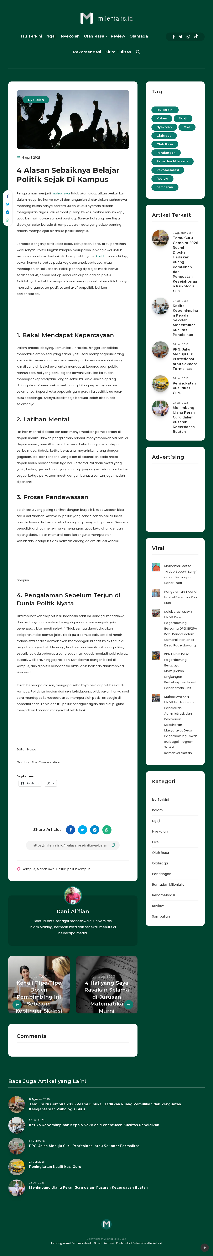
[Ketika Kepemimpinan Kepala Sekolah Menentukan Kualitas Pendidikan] (160, 306)
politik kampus (78, 869)
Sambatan (165, 187)
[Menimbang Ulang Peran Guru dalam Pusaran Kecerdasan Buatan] (160, 408)
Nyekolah (70, 36)
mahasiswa (61, 193)
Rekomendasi (87, 52)
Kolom (162, 118)
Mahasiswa (46, 869)
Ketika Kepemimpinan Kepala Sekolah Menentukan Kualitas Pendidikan (185, 320)
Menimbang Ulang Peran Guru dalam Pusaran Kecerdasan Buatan (184, 420)
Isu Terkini (31, 36)
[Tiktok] (196, 37)
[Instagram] (188, 37)
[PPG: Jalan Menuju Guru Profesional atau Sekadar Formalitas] (160, 349)
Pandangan (166, 153)
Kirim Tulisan (118, 52)
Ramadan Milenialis (172, 161)
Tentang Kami (60, 1243)
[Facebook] (173, 37)
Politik (100, 256)
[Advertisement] (96, 312)
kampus (29, 869)
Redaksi (108, 1243)
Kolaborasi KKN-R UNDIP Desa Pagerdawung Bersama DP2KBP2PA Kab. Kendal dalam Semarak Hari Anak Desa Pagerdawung (180, 628)
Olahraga (139, 36)
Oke (187, 127)
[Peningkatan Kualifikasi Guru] (160, 383)
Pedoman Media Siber (86, 1243)
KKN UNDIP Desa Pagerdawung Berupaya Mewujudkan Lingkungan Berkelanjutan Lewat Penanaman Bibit (180, 671)
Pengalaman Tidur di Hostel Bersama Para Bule (181, 597)
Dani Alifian (73, 911)
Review (118, 36)
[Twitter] (181, 37)
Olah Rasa (94, 36)
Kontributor (123, 1243)
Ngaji (51, 36)
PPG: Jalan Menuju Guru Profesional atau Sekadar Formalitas (185, 359)
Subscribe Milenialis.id (147, 1243)
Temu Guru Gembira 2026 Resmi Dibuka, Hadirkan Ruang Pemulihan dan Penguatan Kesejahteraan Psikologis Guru (185, 264)
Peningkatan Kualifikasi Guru (184, 388)
